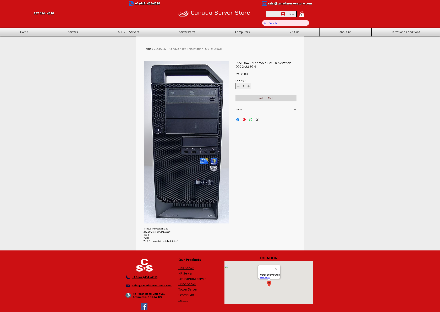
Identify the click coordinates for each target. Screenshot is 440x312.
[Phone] (131, 3)
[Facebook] (144, 306)
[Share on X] (257, 120)
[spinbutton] (243, 86)
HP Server (185, 273)
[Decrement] (238, 86)
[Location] (128, 295)
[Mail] (264, 3)
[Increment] (249, 86)
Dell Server (186, 268)
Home (147, 49)
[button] (301, 14)
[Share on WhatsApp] (251, 120)
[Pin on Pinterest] (244, 120)
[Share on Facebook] (238, 120)
